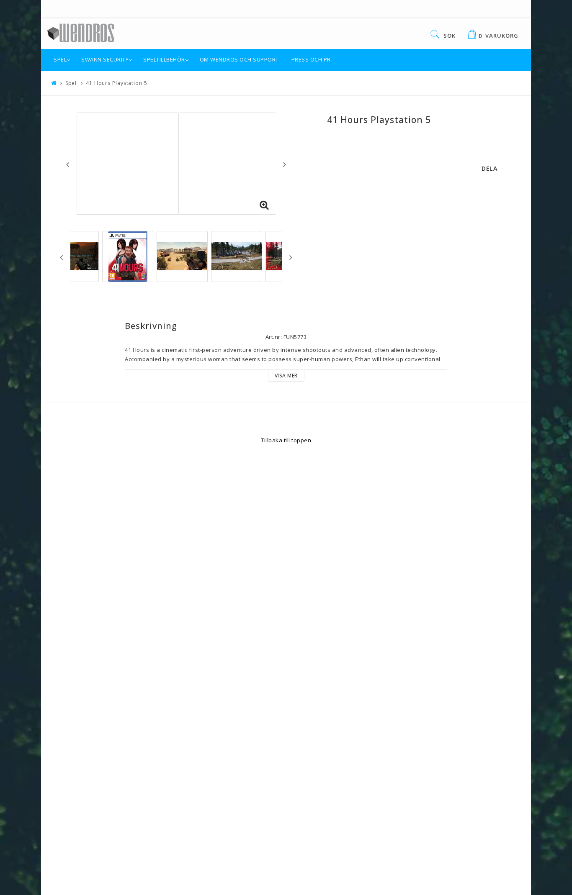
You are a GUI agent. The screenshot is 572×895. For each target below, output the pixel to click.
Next (284, 164)
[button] (264, 205)
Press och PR (311, 59)
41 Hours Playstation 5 (116, 83)
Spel (60, 59)
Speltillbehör (164, 59)
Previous (67, 164)
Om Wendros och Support (239, 59)
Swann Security (105, 59)
